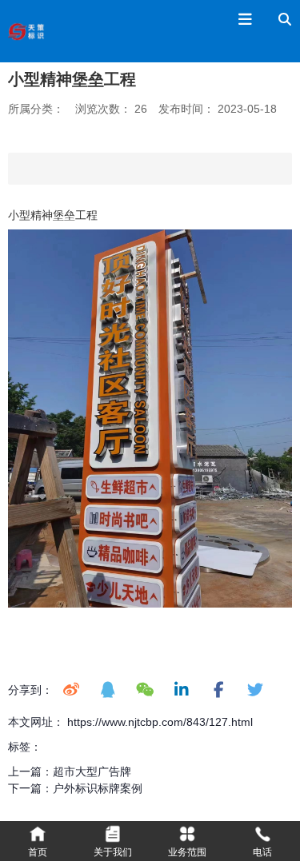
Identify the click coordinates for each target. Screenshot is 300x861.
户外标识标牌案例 (97, 788)
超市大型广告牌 (92, 771)
